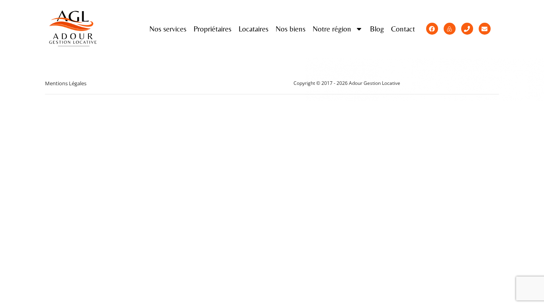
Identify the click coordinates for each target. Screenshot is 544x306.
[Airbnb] (450, 29)
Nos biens (290, 28)
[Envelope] (485, 29)
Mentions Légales (65, 83)
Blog (377, 28)
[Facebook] (432, 29)
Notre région (332, 28)
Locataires (253, 28)
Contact (403, 28)
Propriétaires (212, 28)
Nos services (167, 28)
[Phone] (467, 29)
